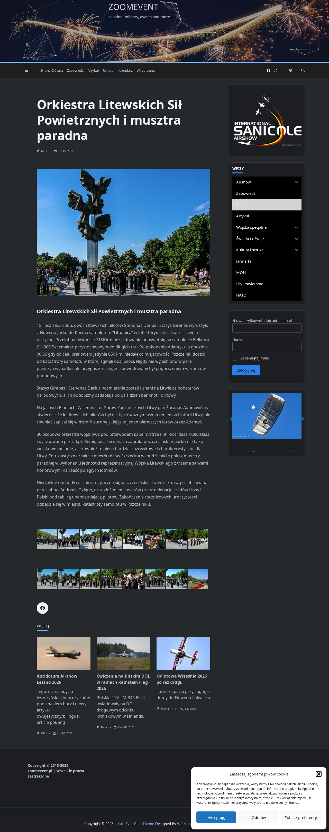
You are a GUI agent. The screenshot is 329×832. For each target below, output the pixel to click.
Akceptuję (216, 817)
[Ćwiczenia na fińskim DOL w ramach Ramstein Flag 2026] (123, 653)
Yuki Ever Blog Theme (136, 823)
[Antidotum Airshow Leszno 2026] (63, 653)
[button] (318, 773)
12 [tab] (295, 451)
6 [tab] (264, 451)
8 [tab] (274, 451)
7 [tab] (269, 451)
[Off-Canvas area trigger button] (26, 70)
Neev (44, 151)
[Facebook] (268, 70)
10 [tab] (285, 451)
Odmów (259, 817)
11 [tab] (290, 451)
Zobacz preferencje (301, 817)
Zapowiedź (75, 70)
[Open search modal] (303, 70)
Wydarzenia (146, 70)
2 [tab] (243, 451)
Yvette (165, 708)
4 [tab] (254, 451)
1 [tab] (238, 451)
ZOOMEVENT (133, 6)
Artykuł (93, 70)
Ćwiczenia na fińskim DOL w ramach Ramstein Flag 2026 (123, 682)
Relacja (108, 70)
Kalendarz (125, 70)
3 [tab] (249, 451)
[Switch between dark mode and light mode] (290, 70)
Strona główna (51, 70)
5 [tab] (259, 451)
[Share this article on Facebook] (42, 608)
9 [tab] (279, 451)
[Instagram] (275, 70)
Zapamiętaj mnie (254, 358)
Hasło (237, 339)
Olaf (44, 733)
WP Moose (186, 823)
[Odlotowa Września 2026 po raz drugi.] (183, 653)
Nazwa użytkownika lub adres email (262, 320)
